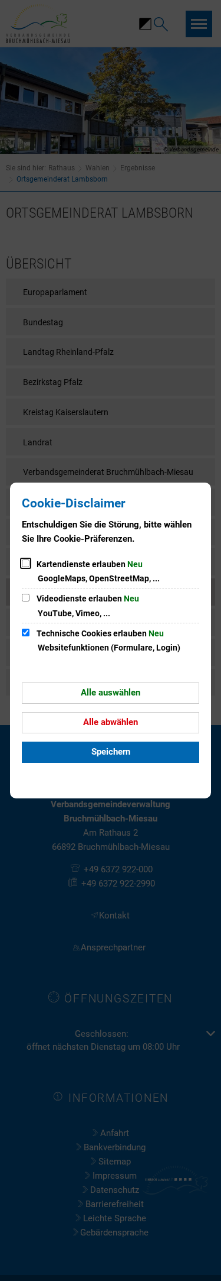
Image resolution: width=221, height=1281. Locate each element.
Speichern (110, 751)
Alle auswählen (110, 692)
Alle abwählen (110, 722)
